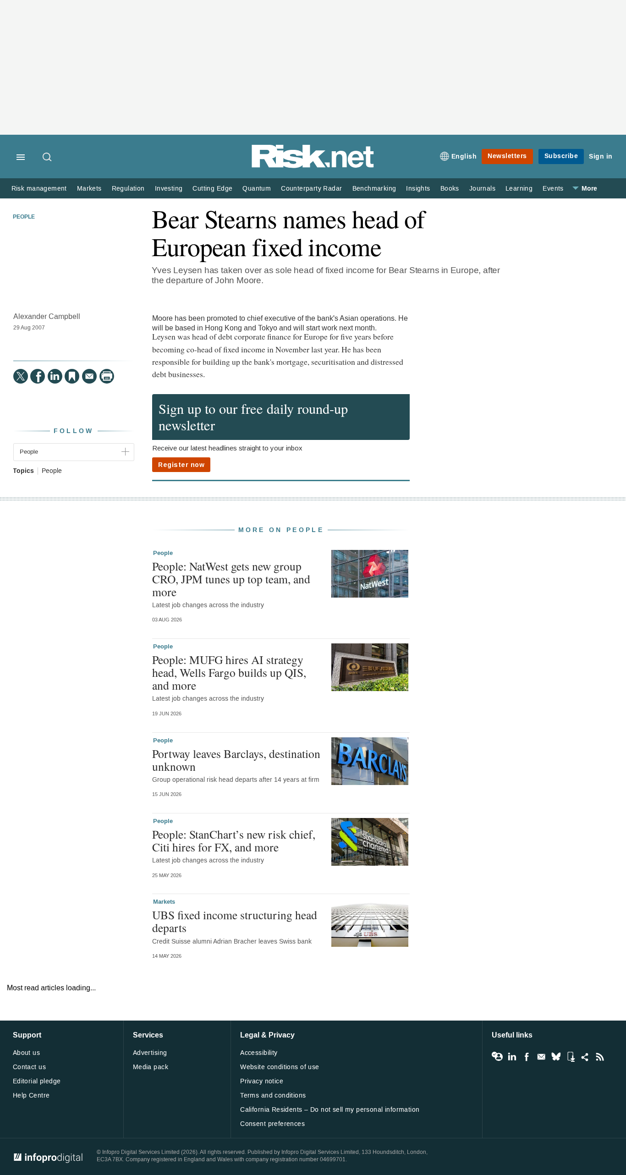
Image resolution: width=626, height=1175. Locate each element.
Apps (570, 1056)
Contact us (29, 1067)
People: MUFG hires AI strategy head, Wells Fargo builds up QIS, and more (229, 672)
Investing (169, 188)
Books (449, 188)
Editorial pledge (37, 1081)
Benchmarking (374, 188)
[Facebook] (37, 376)
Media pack (150, 1067)
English (464, 156)
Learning (519, 188)
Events (553, 188)
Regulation (128, 188)
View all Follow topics (497, 1056)
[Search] (47, 157)
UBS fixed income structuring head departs (234, 921)
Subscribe (561, 156)
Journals (482, 188)
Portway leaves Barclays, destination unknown (236, 760)
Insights (418, 188)
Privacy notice (261, 1081)
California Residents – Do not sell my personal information (329, 1109)
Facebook (526, 1056)
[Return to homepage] (313, 166)
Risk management (39, 188)
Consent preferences (272, 1124)
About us (26, 1053)
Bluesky (555, 1056)
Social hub (585, 1056)
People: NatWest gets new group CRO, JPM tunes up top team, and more (231, 579)
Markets (89, 188)
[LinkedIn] (55, 376)
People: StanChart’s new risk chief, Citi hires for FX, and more (233, 840)
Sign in (601, 156)
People (24, 217)
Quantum (256, 188)
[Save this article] (72, 376)
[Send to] (89, 376)
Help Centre (31, 1095)
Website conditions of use (279, 1067)
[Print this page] (106, 376)
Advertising (150, 1053)
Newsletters (507, 156)
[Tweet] (20, 376)
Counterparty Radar (311, 188)
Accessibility (258, 1053)
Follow (74, 431)
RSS (599, 1056)
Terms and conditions (273, 1095)
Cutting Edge (212, 188)
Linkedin (511, 1056)
